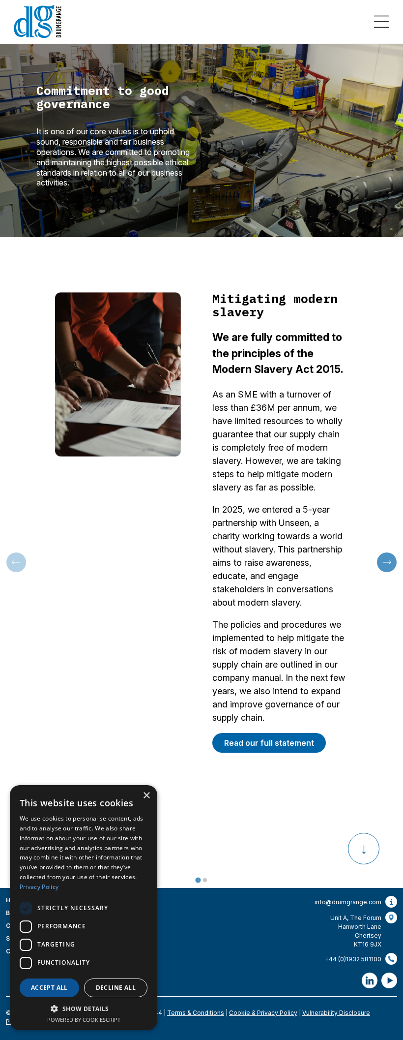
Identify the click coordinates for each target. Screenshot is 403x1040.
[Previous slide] (16, 562)
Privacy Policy (39, 887)
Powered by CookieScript (83, 1019)
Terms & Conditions (195, 1012)
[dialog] (83, 907)
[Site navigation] (381, 21)
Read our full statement (269, 743)
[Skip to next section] (363, 848)
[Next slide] (387, 562)
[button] (83, 1008)
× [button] (146, 795)
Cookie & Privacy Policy (263, 1012)
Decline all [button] (116, 987)
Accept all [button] (49, 987)
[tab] (198, 880)
